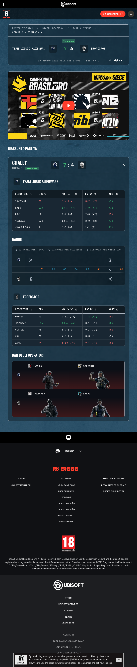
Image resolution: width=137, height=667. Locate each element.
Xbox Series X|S (66, 491)
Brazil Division (22, 28)
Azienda (68, 610)
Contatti (68, 634)
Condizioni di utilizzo (68, 646)
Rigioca (118, 60)
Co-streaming (110, 13)
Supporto (68, 623)
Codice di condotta (113, 491)
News (68, 617)
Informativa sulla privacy (69, 640)
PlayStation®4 (66, 509)
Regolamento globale (113, 485)
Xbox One (66, 497)
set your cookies (104, 663)
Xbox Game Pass (66, 485)
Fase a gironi (82, 28)
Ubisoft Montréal (21, 485)
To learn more (85, 663)
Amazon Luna (66, 521)
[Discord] (68, 437)
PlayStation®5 (66, 503)
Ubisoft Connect (68, 604)
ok (119, 660)
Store (68, 598)
